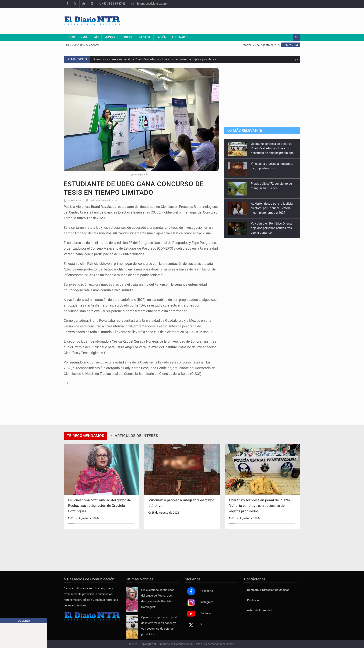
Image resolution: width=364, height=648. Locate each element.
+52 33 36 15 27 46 (113, 3)
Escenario (179, 37)
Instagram (206, 602)
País (96, 37)
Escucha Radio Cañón (82, 45)
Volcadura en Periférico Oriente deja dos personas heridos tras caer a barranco (271, 208)
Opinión (126, 37)
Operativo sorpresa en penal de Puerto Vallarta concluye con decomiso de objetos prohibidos (155, 56)
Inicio (71, 37)
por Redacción (74, 200)
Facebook (206, 591)
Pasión (161, 37)
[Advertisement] (231, 19)
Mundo (109, 37)
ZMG (84, 37)
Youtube (205, 613)
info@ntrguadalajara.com (150, 3)
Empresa (144, 37)
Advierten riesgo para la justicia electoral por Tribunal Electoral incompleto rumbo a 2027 (272, 188)
